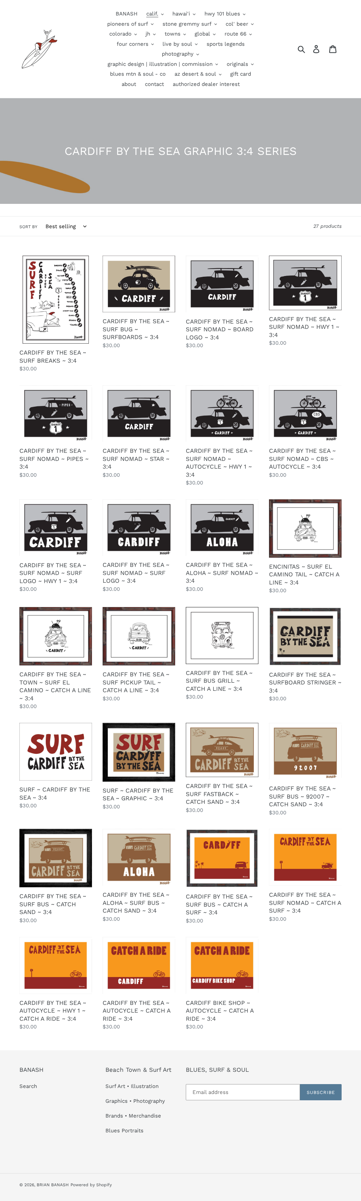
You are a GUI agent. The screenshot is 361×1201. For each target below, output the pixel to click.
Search (28, 1086)
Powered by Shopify (91, 1184)
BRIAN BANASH (53, 1184)
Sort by (28, 226)
